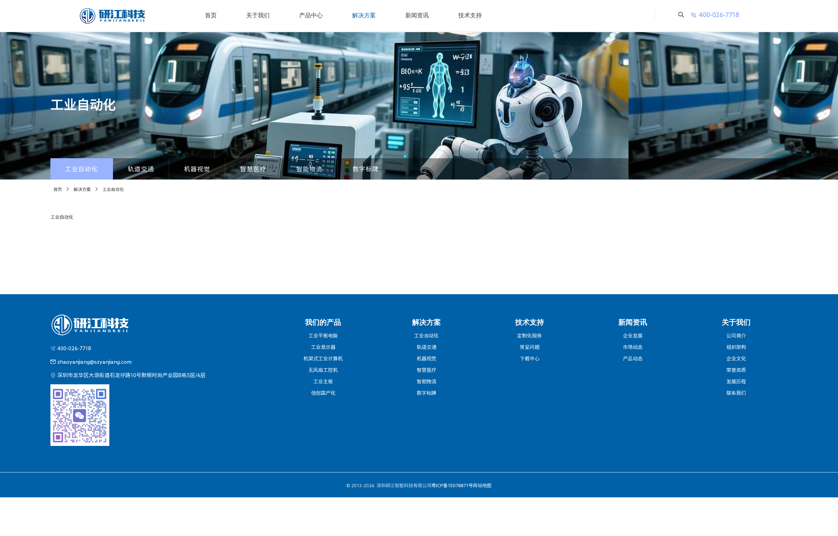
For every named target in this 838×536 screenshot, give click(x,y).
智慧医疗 (253, 169)
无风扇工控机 (323, 370)
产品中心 (311, 15)
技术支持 (470, 15)
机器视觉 (197, 169)
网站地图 (482, 485)
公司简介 (736, 335)
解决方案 (364, 15)
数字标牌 (366, 169)
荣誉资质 (736, 370)
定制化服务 (529, 335)
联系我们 (736, 393)
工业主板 (323, 381)
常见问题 (529, 347)
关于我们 (258, 15)
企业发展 (633, 335)
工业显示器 (323, 347)
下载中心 (529, 358)
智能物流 (309, 169)
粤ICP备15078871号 (452, 485)
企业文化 (736, 358)
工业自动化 (81, 169)
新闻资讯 (417, 15)
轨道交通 (141, 169)
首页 (211, 15)
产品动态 (633, 358)
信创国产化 (323, 393)
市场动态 (633, 347)
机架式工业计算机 (323, 358)
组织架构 (736, 347)
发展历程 (736, 381)
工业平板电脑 (323, 335)
